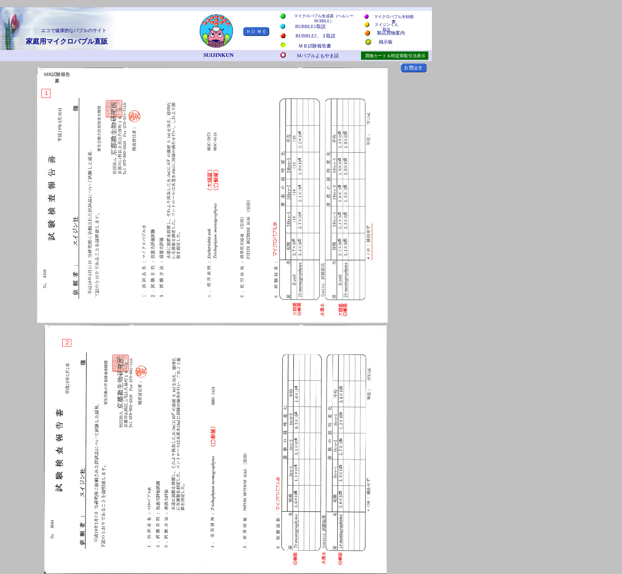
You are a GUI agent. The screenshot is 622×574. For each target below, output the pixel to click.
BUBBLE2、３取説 (315, 36)
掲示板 (386, 42)
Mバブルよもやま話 (318, 55)
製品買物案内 (391, 33)
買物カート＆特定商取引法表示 (395, 55)
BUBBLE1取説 (310, 26)
